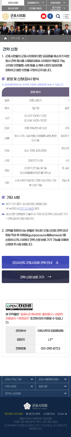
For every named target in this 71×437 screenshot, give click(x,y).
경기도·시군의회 (13, 393)
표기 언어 (55, 9)
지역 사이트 (10, 386)
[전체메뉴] (66, 16)
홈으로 (5, 38)
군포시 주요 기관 (13, 379)
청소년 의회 (13, 8)
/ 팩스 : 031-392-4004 (46, 422)
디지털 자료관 (35, 8)
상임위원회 (55, 3)
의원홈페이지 (33, 3)
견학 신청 (15, 38)
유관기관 (42, 386)
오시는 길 (62, 414)
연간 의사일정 (26, 208)
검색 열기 (58, 16)
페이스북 (50, 16)
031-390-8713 (28, 422)
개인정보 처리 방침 (13, 414)
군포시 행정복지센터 (48, 379)
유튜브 (43, 16)
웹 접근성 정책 (33, 414)
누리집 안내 (49, 414)
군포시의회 (13, 3)
